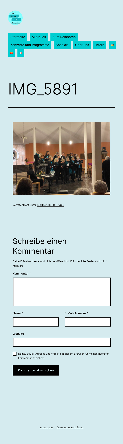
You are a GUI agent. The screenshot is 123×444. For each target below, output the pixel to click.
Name (18, 313)
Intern (99, 45)
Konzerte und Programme (29, 45)
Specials (62, 45)
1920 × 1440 (56, 205)
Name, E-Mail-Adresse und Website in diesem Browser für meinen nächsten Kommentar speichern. (63, 356)
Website (18, 333)
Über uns (82, 45)
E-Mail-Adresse (76, 313)
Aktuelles (39, 37)
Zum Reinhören (64, 37)
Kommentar (22, 273)
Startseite (17, 37)
